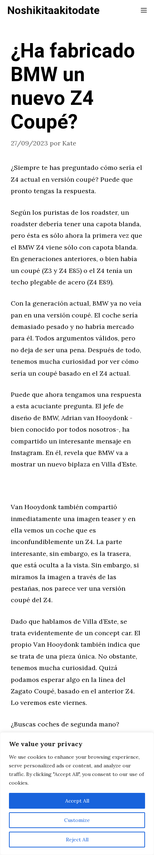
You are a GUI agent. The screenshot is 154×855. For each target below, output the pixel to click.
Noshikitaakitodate (53, 11)
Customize (77, 820)
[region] (77, 793)
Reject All (77, 839)
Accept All (77, 801)
